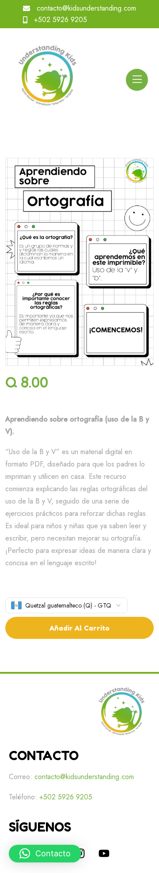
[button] (45, 853)
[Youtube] (104, 853)
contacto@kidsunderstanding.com (86, 8)
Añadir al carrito (79, 627)
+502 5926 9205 (60, 20)
